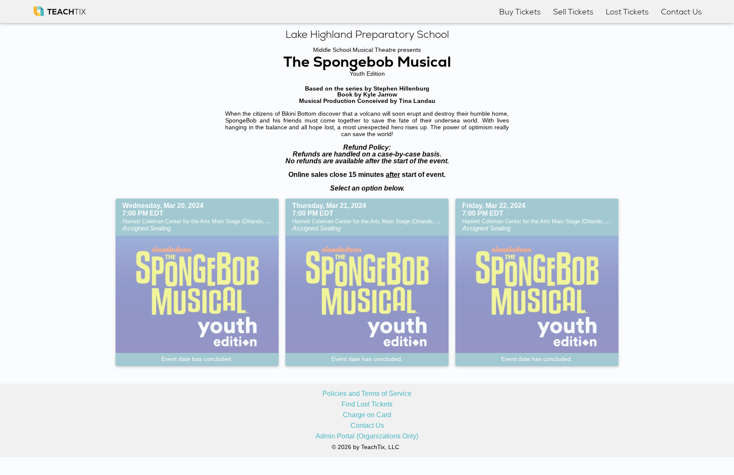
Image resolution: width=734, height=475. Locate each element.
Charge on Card (367, 415)
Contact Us (367, 425)
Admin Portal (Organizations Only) (367, 436)
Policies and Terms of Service (367, 393)
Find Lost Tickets (367, 404)
